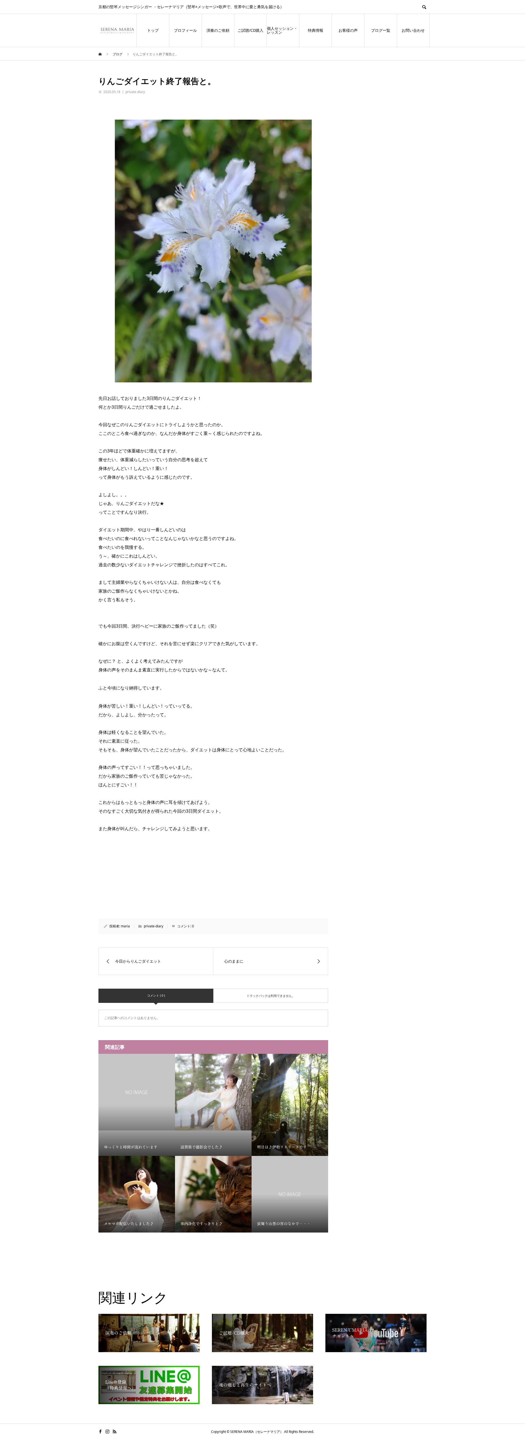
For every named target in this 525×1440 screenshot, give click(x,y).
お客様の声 (348, 30)
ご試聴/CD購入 (250, 30)
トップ (153, 30)
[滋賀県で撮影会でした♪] (213, 1092)
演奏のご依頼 (217, 30)
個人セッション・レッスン (282, 30)
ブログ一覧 (380, 30)
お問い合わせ (413, 30)
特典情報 (315, 30)
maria (125, 926)
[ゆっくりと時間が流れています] (136, 1092)
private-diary (135, 92)
